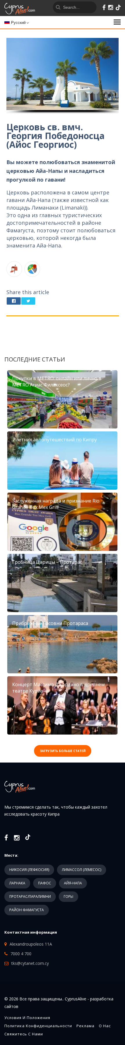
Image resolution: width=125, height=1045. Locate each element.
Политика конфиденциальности (38, 1025)
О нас (105, 1025)
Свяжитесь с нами (23, 1034)
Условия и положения (27, 1017)
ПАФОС (44, 883)
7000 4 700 (20, 953)
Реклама (85, 1025)
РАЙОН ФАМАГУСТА (26, 909)
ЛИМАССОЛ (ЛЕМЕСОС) (81, 869)
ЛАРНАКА (17, 883)
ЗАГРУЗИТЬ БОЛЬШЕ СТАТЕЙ (62, 751)
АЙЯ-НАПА (73, 883)
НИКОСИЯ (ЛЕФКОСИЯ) (29, 869)
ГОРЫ (68, 896)
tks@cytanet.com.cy (30, 963)
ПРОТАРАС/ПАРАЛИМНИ (30, 896)
